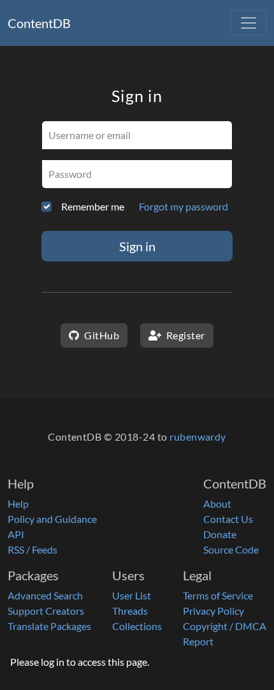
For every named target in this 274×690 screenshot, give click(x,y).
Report (198, 641)
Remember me (92, 206)
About (217, 503)
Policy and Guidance (52, 519)
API (16, 534)
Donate (219, 534)
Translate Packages (49, 626)
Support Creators (46, 611)
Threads (130, 611)
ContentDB (39, 23)
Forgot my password (183, 206)
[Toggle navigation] (248, 23)
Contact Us (228, 519)
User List (131, 595)
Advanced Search (45, 595)
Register (184, 335)
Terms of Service (218, 595)
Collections (137, 626)
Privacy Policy (213, 611)
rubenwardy (197, 436)
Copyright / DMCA (224, 626)
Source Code (231, 549)
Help (18, 503)
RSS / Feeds (32, 549)
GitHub (100, 335)
